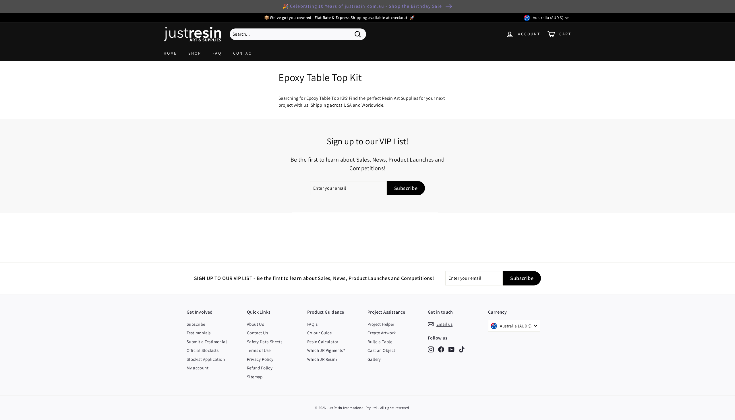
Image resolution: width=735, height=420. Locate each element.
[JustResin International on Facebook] (441, 349)
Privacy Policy (260, 359)
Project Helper (381, 324)
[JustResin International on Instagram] (431, 349)
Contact (244, 53)
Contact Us (257, 332)
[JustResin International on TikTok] (462, 349)
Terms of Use (259, 350)
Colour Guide (319, 332)
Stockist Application (206, 359)
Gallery (374, 359)
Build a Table (380, 341)
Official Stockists (202, 350)
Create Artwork (382, 332)
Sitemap (255, 376)
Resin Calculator (322, 341)
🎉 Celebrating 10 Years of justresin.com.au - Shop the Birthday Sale (362, 6)
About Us (255, 324)
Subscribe (196, 324)
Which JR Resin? (322, 359)
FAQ (216, 53)
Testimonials (199, 332)
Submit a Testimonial (207, 341)
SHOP (194, 53)
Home (170, 53)
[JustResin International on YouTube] (451, 349)
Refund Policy (259, 368)
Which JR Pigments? (326, 350)
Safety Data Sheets (264, 341)
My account (197, 368)
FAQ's (312, 324)
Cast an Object (381, 350)
